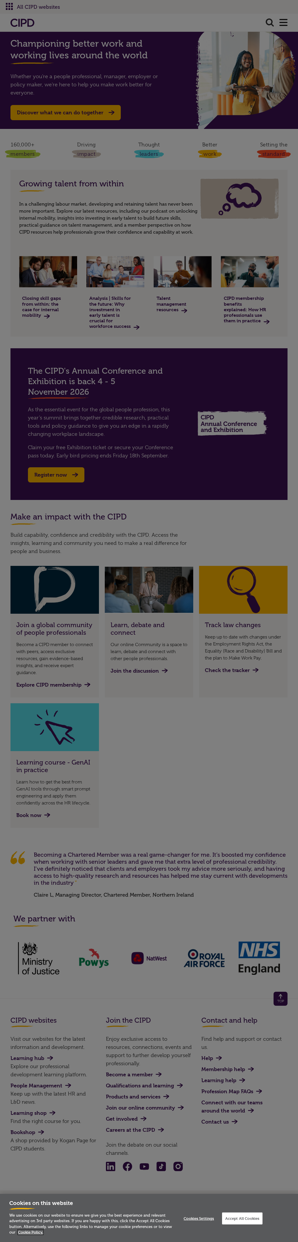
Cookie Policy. (30, 1232)
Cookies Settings (199, 1218)
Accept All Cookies (242, 1218)
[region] (149, 1218)
